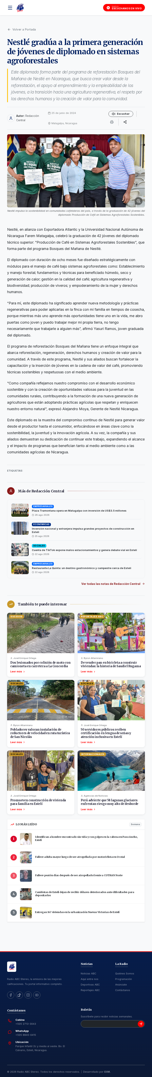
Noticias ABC (88, 973)
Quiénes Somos (124, 973)
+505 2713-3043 (25, 1023)
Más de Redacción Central (41, 491)
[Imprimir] (111, 122)
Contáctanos (122, 990)
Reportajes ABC (90, 990)
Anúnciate (121, 984)
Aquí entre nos (89, 979)
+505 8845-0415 (25, 1034)
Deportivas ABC (90, 984)
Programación (123, 979)
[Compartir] (125, 122)
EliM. (107, 1071)
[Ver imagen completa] (76, 170)
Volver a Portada (24, 29)
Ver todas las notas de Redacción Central (110, 583)
